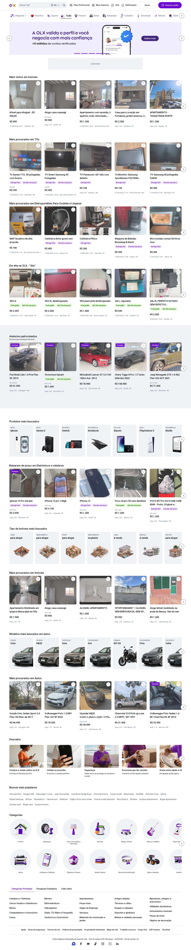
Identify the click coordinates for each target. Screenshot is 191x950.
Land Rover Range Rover (81, 794)
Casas (12, 917)
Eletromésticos (52, 903)
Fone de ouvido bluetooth (104, 799)
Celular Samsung (16, 799)
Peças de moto (157, 916)
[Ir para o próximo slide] (183, 106)
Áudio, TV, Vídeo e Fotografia (58, 912)
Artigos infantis (122, 898)
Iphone (163, 794)
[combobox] (42, 5)
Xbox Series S (122, 799)
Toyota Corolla (116, 794)
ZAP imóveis (154, 930)
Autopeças (112, 15)
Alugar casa (28, 804)
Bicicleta (133, 799)
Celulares (128, 15)
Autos (96, 15)
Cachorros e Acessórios (56, 917)
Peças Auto (85, 903)
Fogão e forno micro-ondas (81, 799)
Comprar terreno (42, 804)
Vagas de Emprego (89, 908)
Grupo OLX (142, 930)
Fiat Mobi (139, 794)
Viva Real (166, 930)
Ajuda (23, 930)
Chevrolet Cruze (152, 794)
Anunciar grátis (172, 5)
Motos (12, 908)
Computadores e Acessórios (23, 912)
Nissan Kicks (129, 794)
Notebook (64, 799)
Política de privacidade (72, 930)
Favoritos (39, 15)
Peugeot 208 (28, 794)
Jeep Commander (61, 794)
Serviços (84, 912)
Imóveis (82, 15)
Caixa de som (52, 799)
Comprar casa (15, 804)
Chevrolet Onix (15, 794)
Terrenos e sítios (123, 903)
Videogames (50, 908)
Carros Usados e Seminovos (23, 903)
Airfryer (28, 799)
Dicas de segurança (36, 930)
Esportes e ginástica (125, 912)
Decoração (146, 15)
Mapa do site (112, 930)
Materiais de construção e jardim (92, 919)
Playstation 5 (39, 799)
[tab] (21, 889)
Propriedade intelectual (94, 930)
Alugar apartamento (168, 799)
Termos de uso (53, 930)
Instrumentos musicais (161, 911)
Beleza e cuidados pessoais (128, 917)
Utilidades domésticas (161, 906)
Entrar (147, 5)
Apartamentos (87, 898)
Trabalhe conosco (128, 930)
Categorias (19, 15)
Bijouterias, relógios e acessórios (160, 900)
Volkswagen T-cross (44, 794)
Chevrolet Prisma (101, 794)
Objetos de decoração (160, 920)
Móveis (161, 15)
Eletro (175, 15)
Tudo (68, 15)
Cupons (54, 15)
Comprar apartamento (148, 799)
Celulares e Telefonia (19, 898)
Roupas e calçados (124, 908)
